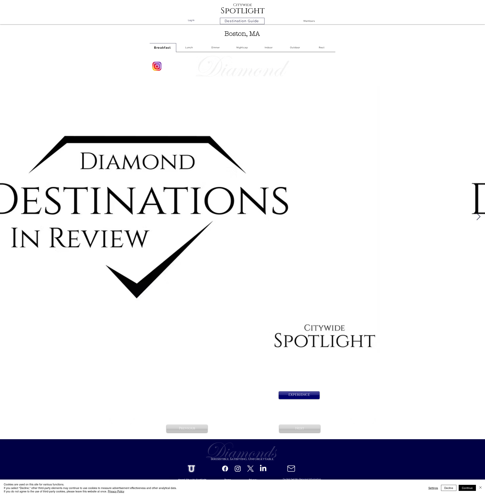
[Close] (480, 488)
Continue (467, 488)
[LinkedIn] (263, 469)
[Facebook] (225, 469)
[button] (299, 395)
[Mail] (291, 468)
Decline (448, 488)
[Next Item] (478, 217)
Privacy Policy (116, 491)
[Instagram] (238, 469)
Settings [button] (433, 488)
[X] (250, 469)
